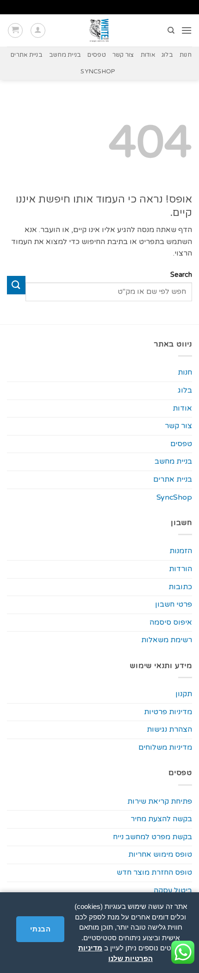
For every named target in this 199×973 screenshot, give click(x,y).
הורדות (180, 568)
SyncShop (98, 71)
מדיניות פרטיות (168, 711)
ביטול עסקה (173, 890)
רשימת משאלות (166, 640)
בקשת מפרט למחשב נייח (152, 837)
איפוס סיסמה (170, 622)
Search (181, 275)
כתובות (180, 586)
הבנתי (40, 929)
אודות (148, 55)
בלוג (167, 55)
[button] (186, 30)
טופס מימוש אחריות (160, 854)
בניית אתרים (27, 55)
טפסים (96, 55)
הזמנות (180, 550)
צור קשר (123, 55)
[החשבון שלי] (38, 30)
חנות (186, 55)
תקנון (183, 693)
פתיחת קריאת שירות (159, 801)
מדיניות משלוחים (165, 747)
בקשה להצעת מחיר (161, 819)
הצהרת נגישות (169, 729)
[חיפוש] (170, 30)
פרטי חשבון (173, 604)
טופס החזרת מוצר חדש (154, 872)
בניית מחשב (65, 55)
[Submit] (16, 285)
